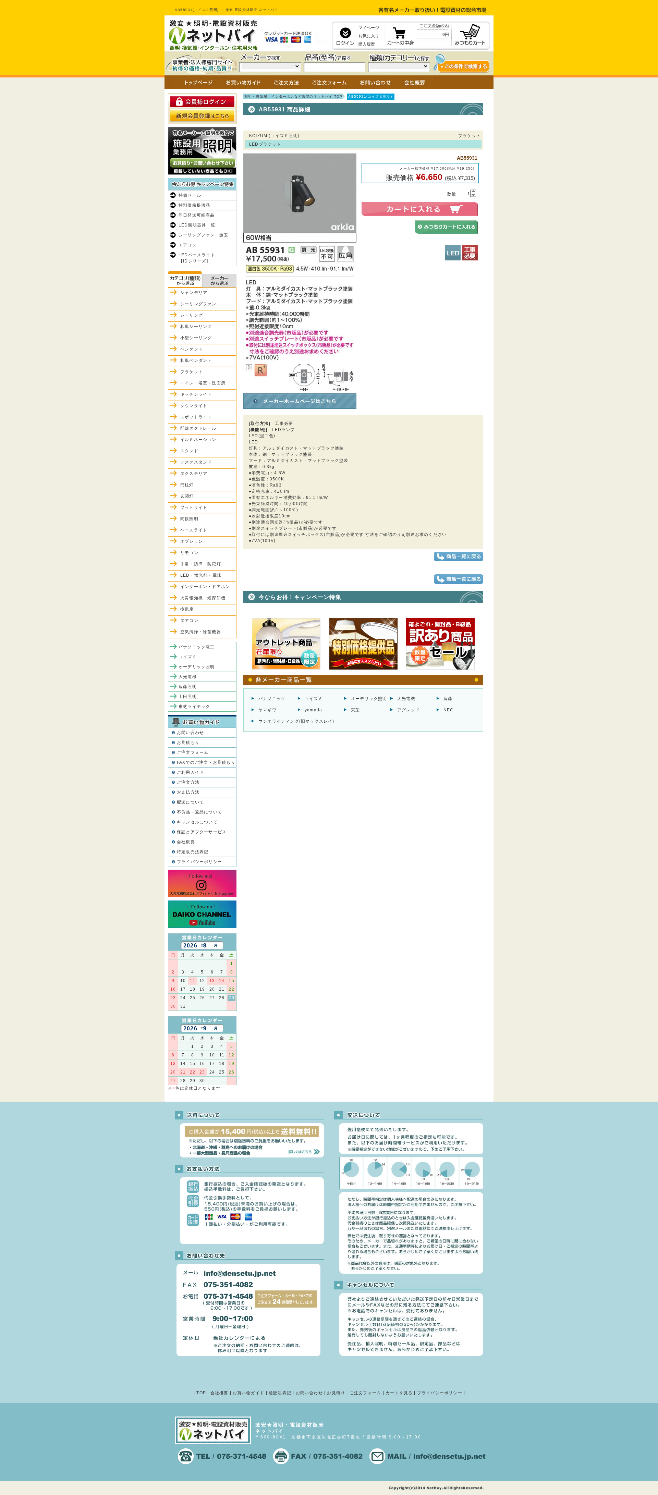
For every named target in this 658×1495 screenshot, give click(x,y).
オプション (191, 541)
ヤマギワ (267, 710)
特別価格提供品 (194, 205)
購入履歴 (366, 44)
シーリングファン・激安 (203, 235)
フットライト (193, 507)
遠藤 (447, 698)
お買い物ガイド (248, 1392)
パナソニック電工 (197, 647)
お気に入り (368, 36)
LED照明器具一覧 (197, 225)
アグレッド (408, 710)
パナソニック (271, 698)
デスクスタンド (196, 462)
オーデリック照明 (369, 698)
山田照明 (188, 696)
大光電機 (406, 698)
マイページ (368, 27)
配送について (190, 802)
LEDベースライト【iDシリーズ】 (197, 258)
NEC (448, 710)
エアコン (188, 245)
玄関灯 (187, 496)
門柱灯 (187, 484)
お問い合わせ (190, 732)
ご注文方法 (188, 782)
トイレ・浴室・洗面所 (203, 383)
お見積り (336, 1392)
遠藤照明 (188, 686)
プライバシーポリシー (199, 861)
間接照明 (189, 518)
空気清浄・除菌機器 (200, 631)
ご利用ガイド (190, 772)
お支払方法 (188, 792)
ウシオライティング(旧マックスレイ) (296, 721)
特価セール (190, 195)
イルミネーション (198, 439)
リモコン (189, 552)
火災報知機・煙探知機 (203, 598)
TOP (201, 1392)
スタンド (189, 451)
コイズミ (314, 698)
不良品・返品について (199, 812)
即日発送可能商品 (197, 215)
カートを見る (399, 1392)
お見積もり (188, 742)
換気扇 (187, 609)
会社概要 (186, 842)
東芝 (355, 710)
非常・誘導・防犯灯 (200, 564)
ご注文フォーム (192, 752)
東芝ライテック (194, 706)
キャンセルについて (197, 822)
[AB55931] (299, 387)
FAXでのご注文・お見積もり (206, 762)
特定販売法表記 (192, 851)
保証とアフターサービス (202, 832)
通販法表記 (280, 1392)
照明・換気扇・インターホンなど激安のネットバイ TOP (293, 96)
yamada (313, 710)
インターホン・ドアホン (205, 586)
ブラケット (191, 371)
